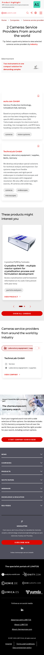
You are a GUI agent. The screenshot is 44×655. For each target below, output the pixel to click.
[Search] (27, 13)
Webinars (6, 488)
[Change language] (35, 13)
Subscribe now (22, 542)
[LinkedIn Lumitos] (22, 610)
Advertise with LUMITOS (21, 620)
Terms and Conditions (25, 644)
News (4, 454)
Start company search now (22, 439)
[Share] (31, 13)
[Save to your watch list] (38, 96)
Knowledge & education (12, 497)
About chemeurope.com (22, 629)
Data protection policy (22, 647)
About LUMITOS (21, 624)
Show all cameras (22, 313)
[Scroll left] (35, 348)
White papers (7, 480)
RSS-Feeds (6, 506)
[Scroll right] (39, 348)
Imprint (8, 644)
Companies (6, 463)
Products (6, 471)
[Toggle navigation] (41, 13)
